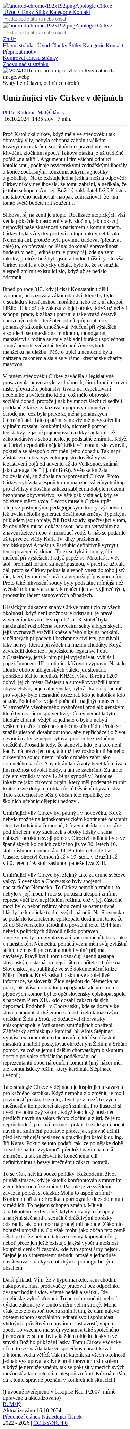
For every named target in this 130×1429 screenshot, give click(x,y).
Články (25, 12)
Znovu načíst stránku (26, 64)
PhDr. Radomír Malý (26, 112)
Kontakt (80, 12)
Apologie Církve (93, 6)
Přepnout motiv (19, 52)
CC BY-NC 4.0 (50, 1423)
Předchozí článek (21, 1417)
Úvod (10, 12)
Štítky (41, 12)
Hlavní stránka (19, 45)
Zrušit (9, 39)
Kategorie (59, 12)
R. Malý (12, 1404)
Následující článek (62, 1417)
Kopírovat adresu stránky (30, 58)
